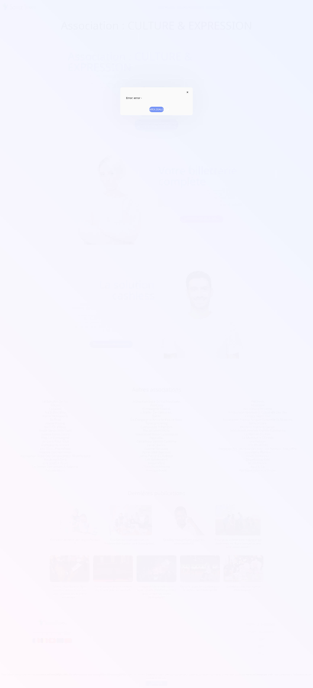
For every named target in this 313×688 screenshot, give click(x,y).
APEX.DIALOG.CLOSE (187, 92)
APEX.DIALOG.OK (156, 109)
